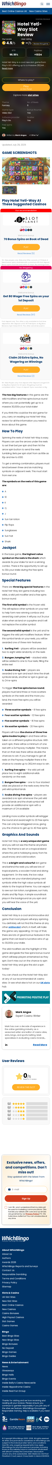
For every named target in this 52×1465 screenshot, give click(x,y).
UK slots (45, 982)
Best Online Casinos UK (14, 11)
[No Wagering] (26, 277)
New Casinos (9, 1309)
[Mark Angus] (3, 135)
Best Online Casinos (12, 1305)
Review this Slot (26, 1087)
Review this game (41, 44)
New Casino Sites (38, 11)
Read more (7, 68)
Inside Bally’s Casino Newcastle (19, 1382)
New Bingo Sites (10, 1339)
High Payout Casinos (13, 1317)
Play (26, 87)
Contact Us (8, 1270)
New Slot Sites (9, 1301)
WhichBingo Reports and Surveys (20, 1266)
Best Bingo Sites (10, 1335)
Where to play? (26, 80)
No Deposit (8, 1348)
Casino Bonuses (10, 1313)
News (5, 1366)
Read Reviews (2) (26, 376)
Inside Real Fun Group (14, 1391)
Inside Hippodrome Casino (16, 1386)
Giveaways (8, 1370)
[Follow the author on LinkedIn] (6, 1044)
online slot (14, 927)
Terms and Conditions (14, 1278)
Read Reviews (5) (26, 253)
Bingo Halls (8, 1374)
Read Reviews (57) (26, 314)
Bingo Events (9, 1378)
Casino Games (10, 1325)
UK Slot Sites (8, 1297)
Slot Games (8, 1321)
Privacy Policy (32, 1214)
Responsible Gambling (14, 1274)
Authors (6, 1258)
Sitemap (6, 1286)
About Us (7, 1254)
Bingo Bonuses (10, 1344)
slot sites (33, 95)
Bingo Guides (9, 1356)
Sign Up (26, 1198)
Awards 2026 (9, 1262)
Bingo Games (9, 1352)
